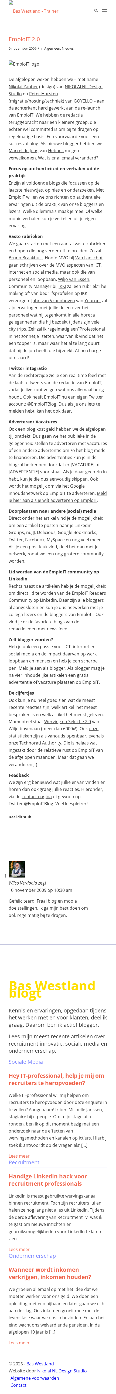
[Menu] (104, 11)
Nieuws (68, 48)
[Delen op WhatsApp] (12, 837)
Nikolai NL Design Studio (62, 1371)
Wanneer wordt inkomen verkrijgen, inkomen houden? (50, 1273)
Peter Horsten (43, 94)
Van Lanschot (89, 258)
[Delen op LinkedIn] (12, 845)
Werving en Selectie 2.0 (67, 722)
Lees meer (19, 1156)
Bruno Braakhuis (26, 258)
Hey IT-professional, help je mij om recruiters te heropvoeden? (56, 1079)
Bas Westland (40, 1364)
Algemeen (52, 48)
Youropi (92, 301)
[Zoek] (93, 11)
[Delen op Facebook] (12, 830)
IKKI (62, 286)
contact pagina (37, 797)
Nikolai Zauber (23, 87)
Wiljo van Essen (73, 279)
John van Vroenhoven (53, 301)
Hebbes (56, 151)
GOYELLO (83, 101)
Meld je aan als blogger (42, 668)
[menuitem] (93, 11)
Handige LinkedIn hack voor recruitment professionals (48, 1179)
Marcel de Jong (24, 151)
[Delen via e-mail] (12, 852)
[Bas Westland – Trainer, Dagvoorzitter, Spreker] (48, 11)
